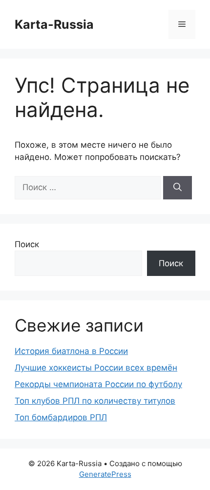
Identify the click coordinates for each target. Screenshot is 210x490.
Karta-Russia (54, 24)
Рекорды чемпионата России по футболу (98, 384)
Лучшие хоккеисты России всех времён (96, 367)
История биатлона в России (71, 351)
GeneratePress (105, 474)
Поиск (27, 244)
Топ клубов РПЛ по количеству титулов (95, 401)
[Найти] (177, 187)
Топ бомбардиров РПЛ (61, 417)
